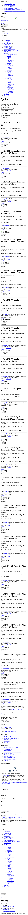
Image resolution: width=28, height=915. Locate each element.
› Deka (8, 67)
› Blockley (9, 61)
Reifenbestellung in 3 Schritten (11, 747)
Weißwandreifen (8, 749)
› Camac (9, 63)
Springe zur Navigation (9, 4)
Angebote (6, 94)
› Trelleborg (10, 87)
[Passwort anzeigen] (15, 814)
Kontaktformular (5, 909)
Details (2, 141)
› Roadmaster (10, 84)
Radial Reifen (7, 40)
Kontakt (6, 742)
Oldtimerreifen (8, 750)
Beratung (3, 895)
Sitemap (6, 760)
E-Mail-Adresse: (5, 811)
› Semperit (9, 85)
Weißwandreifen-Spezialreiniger (12, 50)
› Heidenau (10, 75)
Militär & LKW (7, 46)
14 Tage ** (8, 170)
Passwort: (3, 812)
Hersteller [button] (6, 53)
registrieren (6, 137)
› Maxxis (9, 78)
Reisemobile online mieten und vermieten (12, 786)
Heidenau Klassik (8, 756)
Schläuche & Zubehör (9, 49)
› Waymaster (10, 92)
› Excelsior (9, 70)
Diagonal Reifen (8, 43)
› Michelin (9, 80)
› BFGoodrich (10, 60)
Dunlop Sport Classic (9, 757)
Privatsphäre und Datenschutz (11, 738)
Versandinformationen (16, 709)
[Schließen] (1, 805)
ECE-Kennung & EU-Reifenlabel (12, 752)
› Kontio (9, 77)
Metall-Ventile (7, 51)
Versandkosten (5, 775)
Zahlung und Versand (9, 737)
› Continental (10, 65)
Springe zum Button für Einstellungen (13, 9)
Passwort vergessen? (17, 817)
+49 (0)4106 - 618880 (8, 906)
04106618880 (8, 727)
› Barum (9, 58)
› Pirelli (9, 81)
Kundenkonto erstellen (6, 817)
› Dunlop (9, 68)
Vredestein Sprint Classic (10, 755)
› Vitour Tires (10, 89)
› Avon (9, 57)
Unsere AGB (7, 739)
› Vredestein (10, 91)
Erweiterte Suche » (5, 20)
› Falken (9, 71)
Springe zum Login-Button (10, 8)
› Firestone (9, 72)
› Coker (9, 64)
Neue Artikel (7, 95)
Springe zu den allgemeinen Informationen (14, 11)
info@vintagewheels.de (10, 731)
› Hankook (9, 74)
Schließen (3, 894)
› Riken (9, 82)
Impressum (7, 741)
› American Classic (11, 54)
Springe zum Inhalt (8, 6)
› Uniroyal (9, 88)
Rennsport (6, 44)
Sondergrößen (7, 42)
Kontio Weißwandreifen (10, 759)
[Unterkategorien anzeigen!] (12, 43)
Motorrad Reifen (8, 47)
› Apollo (9, 56)
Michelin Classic (8, 753)
